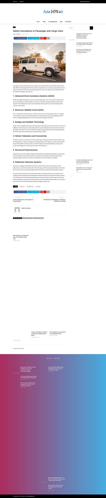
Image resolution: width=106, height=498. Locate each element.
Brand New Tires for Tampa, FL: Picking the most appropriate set (84, 169)
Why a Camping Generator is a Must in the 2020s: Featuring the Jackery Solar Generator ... (56, 479)
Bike (61, 21)
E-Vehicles (68, 21)
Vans (44, 21)
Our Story (21, 1)
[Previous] (70, 175)
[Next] (72, 175)
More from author (27, 218)
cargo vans (22, 186)
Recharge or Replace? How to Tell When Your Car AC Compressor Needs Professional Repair (84, 36)
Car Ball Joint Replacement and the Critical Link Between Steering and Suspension (84, 161)
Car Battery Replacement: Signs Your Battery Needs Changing (84, 43)
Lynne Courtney (16, 34)
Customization (52, 21)
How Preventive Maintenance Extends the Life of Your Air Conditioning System (83, 51)
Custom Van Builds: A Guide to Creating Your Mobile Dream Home (39, 333)
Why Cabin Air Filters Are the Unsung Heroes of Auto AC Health (55, 487)
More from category (38, 218)
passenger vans (30, 186)
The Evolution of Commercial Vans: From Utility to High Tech (20, 237)
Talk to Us (15, 1)
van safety (38, 186)
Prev (15, 340)
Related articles (17, 218)
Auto (38, 21)
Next (19, 340)
